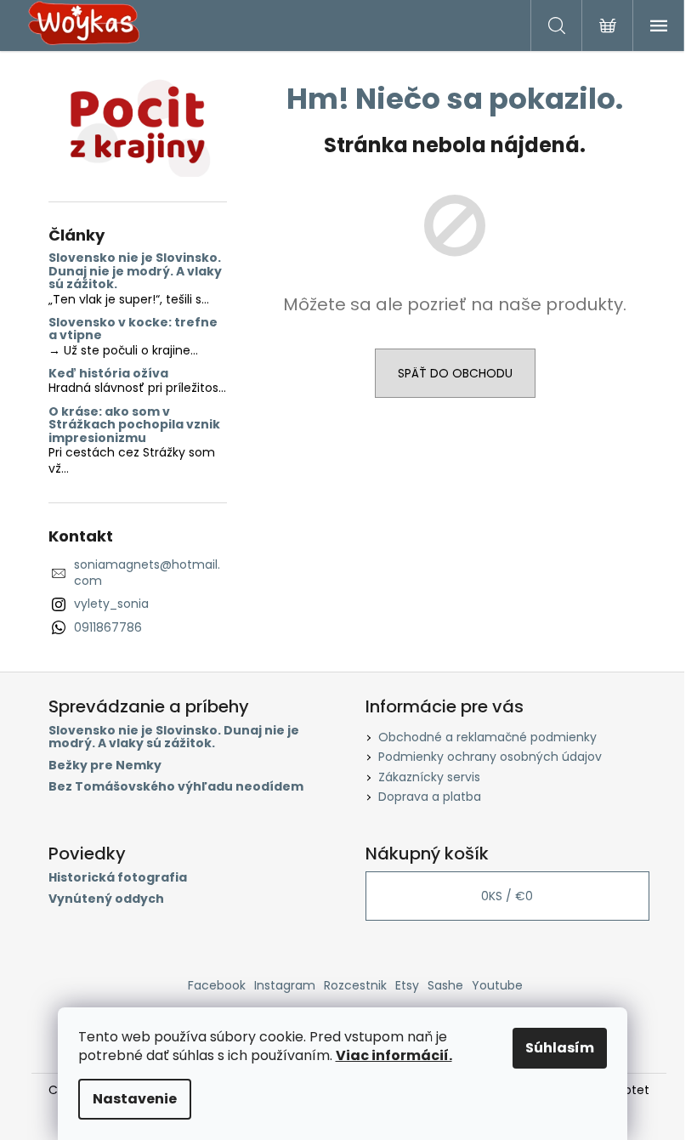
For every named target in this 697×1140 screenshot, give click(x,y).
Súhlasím (559, 1048)
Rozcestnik (355, 985)
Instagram (284, 985)
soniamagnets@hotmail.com (147, 572)
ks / (507, 896)
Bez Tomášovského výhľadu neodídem (175, 786)
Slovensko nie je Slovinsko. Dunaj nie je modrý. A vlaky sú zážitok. (135, 271)
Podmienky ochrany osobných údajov (490, 756)
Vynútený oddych (106, 899)
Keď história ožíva (108, 373)
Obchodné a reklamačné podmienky (487, 737)
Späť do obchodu (455, 373)
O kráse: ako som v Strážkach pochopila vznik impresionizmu (134, 425)
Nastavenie (135, 1099)
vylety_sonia (111, 603)
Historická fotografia (117, 877)
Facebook (217, 985)
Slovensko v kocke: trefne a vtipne (133, 329)
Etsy (407, 985)
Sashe (445, 985)
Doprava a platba (429, 796)
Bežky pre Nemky (105, 765)
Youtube (497, 985)
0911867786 (108, 627)
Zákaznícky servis (429, 777)
